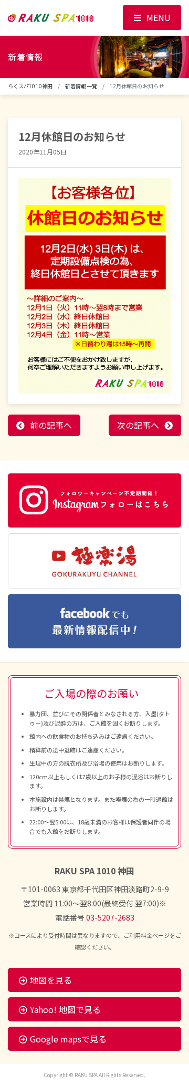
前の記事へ (51, 425)
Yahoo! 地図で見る (65, 1009)
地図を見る (51, 980)
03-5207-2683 (110, 917)
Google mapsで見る (68, 1038)
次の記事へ (138, 425)
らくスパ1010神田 (30, 86)
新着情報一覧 (81, 86)
